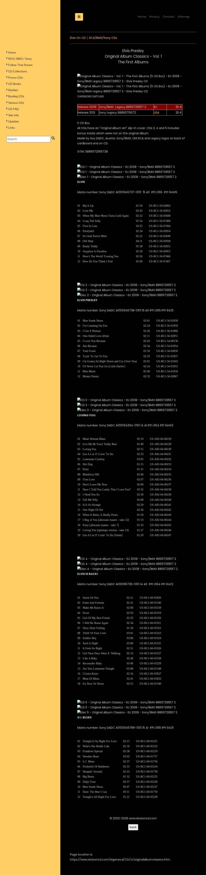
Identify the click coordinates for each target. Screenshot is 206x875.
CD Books (14, 83)
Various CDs (16, 102)
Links (11, 127)
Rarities (13, 90)
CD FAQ (13, 109)
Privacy (154, 17)
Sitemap (184, 17)
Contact (169, 17)
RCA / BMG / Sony (20, 58)
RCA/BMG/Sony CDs (103, 38)
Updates (13, 121)
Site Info (13, 115)
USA (156, 113)
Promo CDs (15, 77)
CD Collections (17, 71)
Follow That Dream (20, 65)
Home (12, 52)
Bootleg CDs (16, 96)
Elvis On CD (78, 38)
